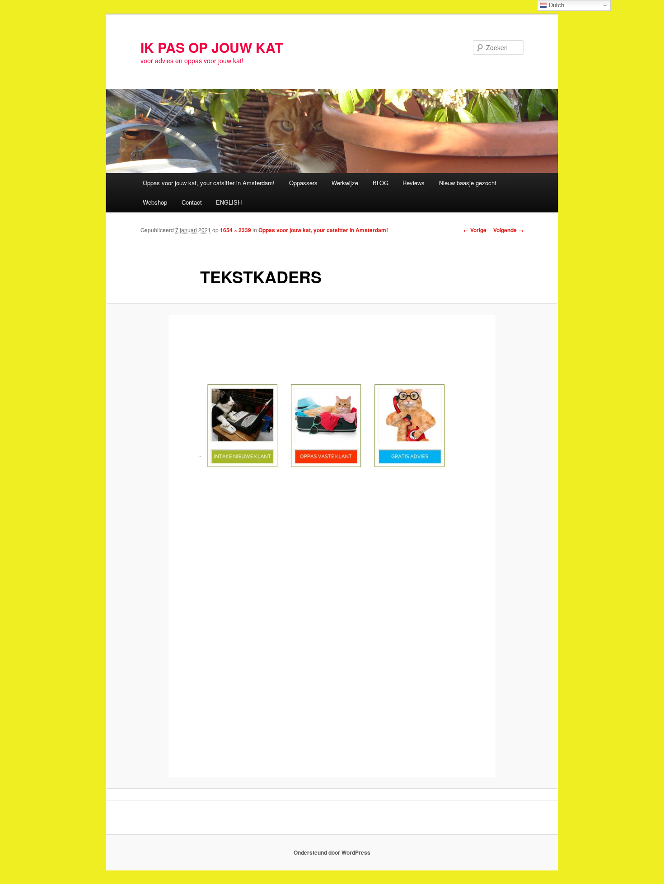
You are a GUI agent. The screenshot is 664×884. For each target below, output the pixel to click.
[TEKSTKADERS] (332, 546)
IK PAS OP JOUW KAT (211, 47)
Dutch (555, 5)
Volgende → (508, 230)
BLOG (380, 182)
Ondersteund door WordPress (332, 852)
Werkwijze (345, 182)
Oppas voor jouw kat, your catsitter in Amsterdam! (209, 182)
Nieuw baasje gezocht (467, 182)
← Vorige (474, 230)
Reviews (413, 182)
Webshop (155, 202)
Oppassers (303, 182)
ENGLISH (229, 202)
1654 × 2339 (235, 230)
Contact (192, 202)
